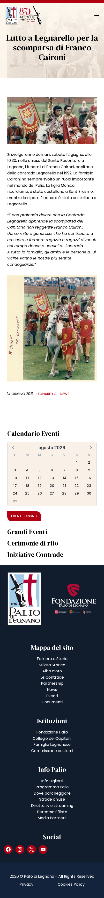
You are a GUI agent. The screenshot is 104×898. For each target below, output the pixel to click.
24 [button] (15, 493)
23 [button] (89, 485)
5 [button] (39, 470)
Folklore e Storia (52, 658)
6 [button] (52, 470)
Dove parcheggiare (52, 793)
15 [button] (77, 478)
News (64, 393)
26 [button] (39, 493)
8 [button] (77, 470)
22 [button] (76, 485)
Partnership (52, 683)
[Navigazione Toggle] (93, 15)
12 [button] (40, 478)
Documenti (52, 702)
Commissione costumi (52, 751)
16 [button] (89, 478)
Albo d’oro (52, 671)
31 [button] (15, 501)
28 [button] (64, 493)
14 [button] (64, 478)
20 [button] (52, 485)
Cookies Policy (71, 884)
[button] (13, 447)
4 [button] (27, 470)
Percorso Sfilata (52, 812)
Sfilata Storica (52, 665)
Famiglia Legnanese (52, 744)
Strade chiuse (52, 799)
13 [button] (52, 478)
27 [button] (52, 493)
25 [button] (27, 493)
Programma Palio (52, 787)
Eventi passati (24, 516)
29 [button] (76, 493)
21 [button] (64, 485)
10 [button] (15, 478)
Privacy (26, 884)
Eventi (52, 696)
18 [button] (27, 485)
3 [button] (15, 470)
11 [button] (27, 478)
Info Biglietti (52, 781)
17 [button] (15, 485)
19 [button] (40, 485)
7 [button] (64, 470)
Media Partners (52, 818)
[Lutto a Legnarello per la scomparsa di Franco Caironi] (52, 120)
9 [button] (89, 470)
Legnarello (47, 393)
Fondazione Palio (52, 732)
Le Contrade (52, 677)
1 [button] (77, 462)
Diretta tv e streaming (52, 805)
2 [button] (89, 462)
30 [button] (89, 493)
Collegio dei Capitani (52, 738)
